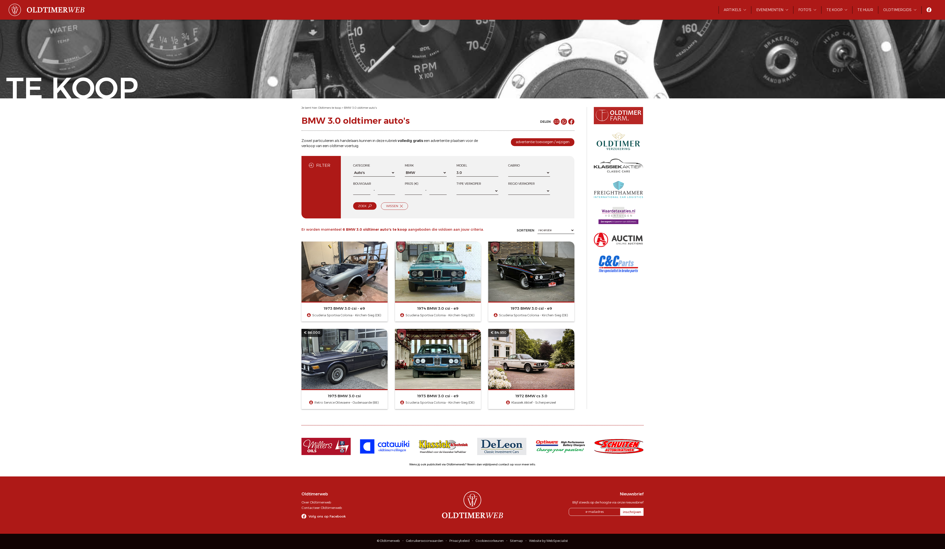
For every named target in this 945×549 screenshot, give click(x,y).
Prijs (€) (411, 183)
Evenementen (769, 10)
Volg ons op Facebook (327, 516)
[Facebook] (571, 122)
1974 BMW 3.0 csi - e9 (437, 308)
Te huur (865, 10)
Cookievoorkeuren (490, 541)
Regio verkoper (521, 183)
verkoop (308, 146)
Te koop (834, 10)
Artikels (732, 10)
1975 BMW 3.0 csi (344, 396)
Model (462, 165)
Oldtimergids (897, 10)
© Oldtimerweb (388, 541)
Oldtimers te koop (329, 107)
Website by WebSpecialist (548, 541)
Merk (409, 165)
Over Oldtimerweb (316, 502)
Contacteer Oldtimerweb (321, 508)
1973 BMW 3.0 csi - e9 (344, 308)
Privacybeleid (459, 541)
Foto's (804, 10)
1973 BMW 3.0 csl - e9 (531, 308)
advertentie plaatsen (448, 140)
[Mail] (556, 122)
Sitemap (516, 541)
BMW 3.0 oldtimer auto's (360, 107)
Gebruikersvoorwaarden (424, 541)
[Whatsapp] (564, 122)
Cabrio (514, 165)
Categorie (361, 165)
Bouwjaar (362, 183)
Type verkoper (469, 183)
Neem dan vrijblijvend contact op (490, 464)
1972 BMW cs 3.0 (531, 396)
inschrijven (632, 512)
